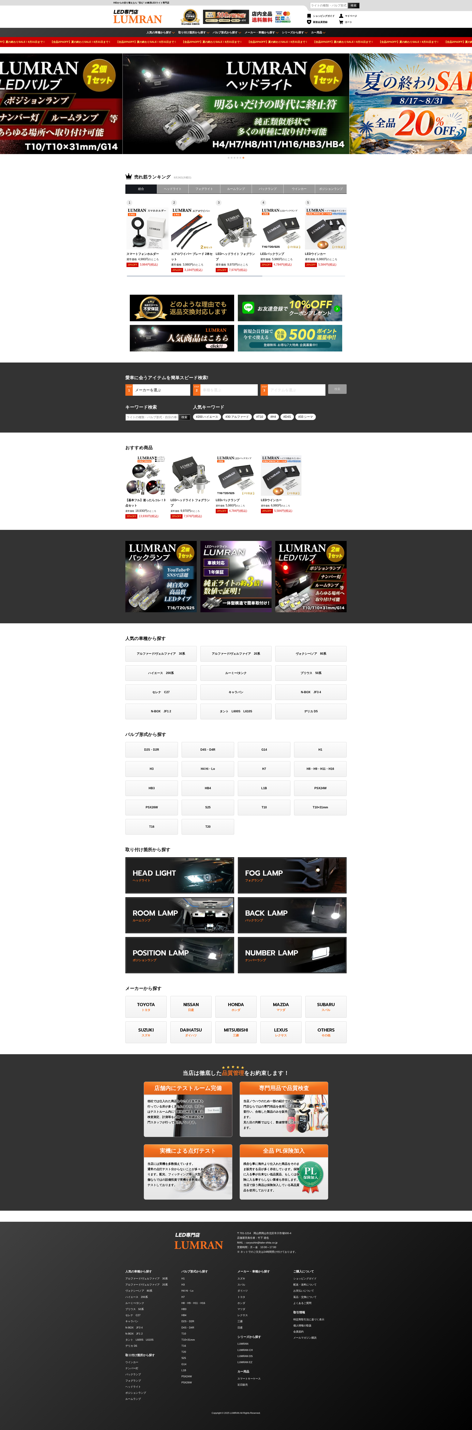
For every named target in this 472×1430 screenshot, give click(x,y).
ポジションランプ (331, 188)
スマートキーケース (249, 1378)
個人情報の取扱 (302, 1325)
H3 (152, 768)
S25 (208, 807)
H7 (264, 768)
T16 (151, 826)
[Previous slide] (6, 103)
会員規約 (298, 1331)
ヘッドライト (173, 188)
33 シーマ (306, 416)
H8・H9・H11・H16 (320, 768)
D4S (288, 416)
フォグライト (204, 188)
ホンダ (241, 1303)
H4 (274, 416)
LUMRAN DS (245, 1356)
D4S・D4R (207, 749)
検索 (354, 5)
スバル (241, 1284)
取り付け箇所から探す (192, 32)
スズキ (241, 1278)
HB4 (208, 788)
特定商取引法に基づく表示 (308, 1319)
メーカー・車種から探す (260, 32)
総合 (141, 188)
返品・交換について (305, 1296)
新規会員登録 (320, 22)
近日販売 (242, 1384)
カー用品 (316, 32)
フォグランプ (133, 1380)
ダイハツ (242, 1290)
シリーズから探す (293, 32)
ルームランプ (236, 188)
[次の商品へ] (342, 228)
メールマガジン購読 (305, 1337)
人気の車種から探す (138, 1271)
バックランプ (268, 188)
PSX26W (152, 807)
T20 (208, 826)
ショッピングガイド (324, 16)
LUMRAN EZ (244, 1362)
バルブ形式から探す (225, 32)
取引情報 (299, 1312)
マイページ (351, 16)
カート (348, 22)
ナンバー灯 (131, 1368)
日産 (240, 1327)
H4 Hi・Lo (208, 768)
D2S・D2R (151, 749)
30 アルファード (238, 416)
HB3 (152, 788)
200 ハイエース (208, 416)
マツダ (241, 1309)
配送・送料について (305, 1284)
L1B (264, 788)
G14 (264, 749)
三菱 (240, 1321)
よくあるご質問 (302, 1303)
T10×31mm (320, 807)
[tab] (229, 158)
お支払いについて (303, 1290)
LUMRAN (242, 1343)
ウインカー (299, 188)
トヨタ (241, 1296)
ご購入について (303, 1271)
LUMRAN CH (245, 1350)
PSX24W (320, 788)
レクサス (242, 1315)
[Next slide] (466, 103)
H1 (320, 749)
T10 (260, 416)
